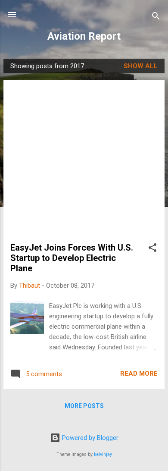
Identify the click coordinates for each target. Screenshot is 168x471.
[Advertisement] (84, 164)
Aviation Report (84, 36)
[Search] (156, 17)
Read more (139, 373)
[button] (152, 249)
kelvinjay (103, 454)
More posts (84, 405)
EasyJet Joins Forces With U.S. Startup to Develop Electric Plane (71, 257)
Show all (141, 66)
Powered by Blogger (89, 438)
